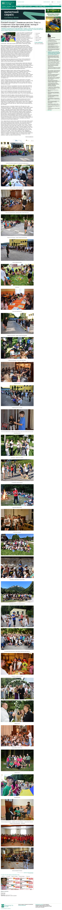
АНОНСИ (40, 6)
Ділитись (3, 876)
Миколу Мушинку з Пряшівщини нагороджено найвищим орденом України (53, 93)
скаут (5, 874)
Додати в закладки (14, 876)
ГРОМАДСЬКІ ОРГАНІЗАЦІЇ (29, 7)
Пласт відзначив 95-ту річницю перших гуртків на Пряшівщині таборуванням (53, 65)
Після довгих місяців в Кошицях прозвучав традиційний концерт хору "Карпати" (53, 96)
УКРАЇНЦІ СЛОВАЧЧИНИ (38, 7)
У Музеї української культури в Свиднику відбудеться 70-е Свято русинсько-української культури (53, 47)
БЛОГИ (37, 6)
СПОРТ (25, 6)
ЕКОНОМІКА (9, 6)
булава (18, 874)
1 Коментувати (37, 33)
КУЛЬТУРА (17, 6)
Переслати (28, 876)
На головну (8, 876)
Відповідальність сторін (39, 904)
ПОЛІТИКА (4, 6)
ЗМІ (17, 7)
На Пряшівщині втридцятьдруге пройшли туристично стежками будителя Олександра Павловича (54, 60)
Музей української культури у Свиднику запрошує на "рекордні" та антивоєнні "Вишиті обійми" (54, 81)
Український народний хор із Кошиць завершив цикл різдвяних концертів (54, 68)
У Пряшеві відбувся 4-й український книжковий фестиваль (54, 40)
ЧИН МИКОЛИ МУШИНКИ (52, 41)
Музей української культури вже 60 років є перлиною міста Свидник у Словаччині (54, 49)
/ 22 (46, 51)
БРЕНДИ (23, 7)
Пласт (3, 874)
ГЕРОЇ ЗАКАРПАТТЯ (45, 7)
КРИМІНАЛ (21, 6)
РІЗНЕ (30, 6)
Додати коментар (4, 891)
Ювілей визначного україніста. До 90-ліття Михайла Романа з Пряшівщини (53, 102)
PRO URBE (51, 7)
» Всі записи (49, 110)
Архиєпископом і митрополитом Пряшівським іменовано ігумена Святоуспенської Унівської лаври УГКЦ (53, 57)
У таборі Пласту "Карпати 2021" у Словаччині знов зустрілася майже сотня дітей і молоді (54, 88)
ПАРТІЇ (20, 7)
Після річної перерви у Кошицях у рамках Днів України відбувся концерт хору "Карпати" (53, 75)
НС (28, 6)
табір (7, 874)
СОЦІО (13, 6)
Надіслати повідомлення (22, 905)
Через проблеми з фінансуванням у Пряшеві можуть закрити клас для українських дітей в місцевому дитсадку (54, 72)
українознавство (14, 874)
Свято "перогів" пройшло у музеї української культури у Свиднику (53, 63)
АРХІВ (44, 6)
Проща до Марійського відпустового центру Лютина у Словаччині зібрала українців (54, 44)
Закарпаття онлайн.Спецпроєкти (28, 872)
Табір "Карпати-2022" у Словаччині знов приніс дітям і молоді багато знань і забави (54, 78)
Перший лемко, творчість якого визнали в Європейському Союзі (53, 104)
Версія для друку (22, 876)
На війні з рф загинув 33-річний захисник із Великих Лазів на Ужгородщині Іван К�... (29, 4)
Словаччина (10, 874)
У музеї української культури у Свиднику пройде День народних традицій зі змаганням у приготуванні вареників (53, 84)
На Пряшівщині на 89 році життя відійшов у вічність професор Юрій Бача (54, 99)
